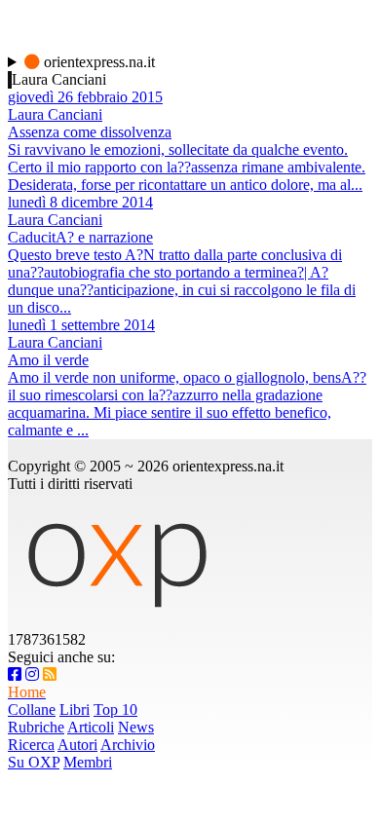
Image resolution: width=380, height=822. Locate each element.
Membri (87, 762)
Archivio (127, 744)
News (136, 727)
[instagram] (32, 674)
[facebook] (14, 674)
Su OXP (33, 762)
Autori (77, 744)
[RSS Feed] (50, 674)
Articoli (90, 727)
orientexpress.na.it (97, 62)
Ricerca (31, 744)
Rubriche (36, 727)
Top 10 (115, 709)
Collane (32, 709)
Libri (74, 709)
